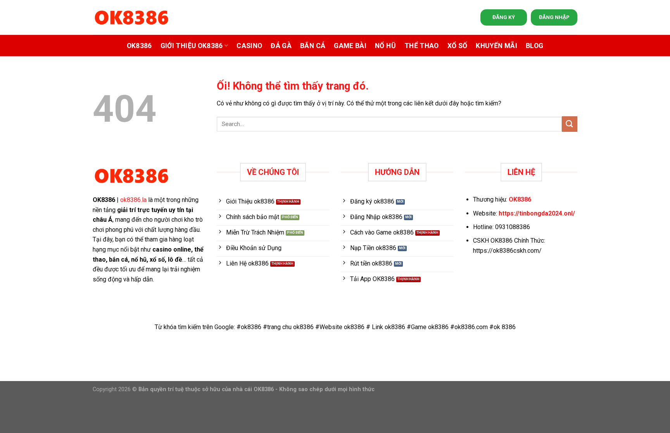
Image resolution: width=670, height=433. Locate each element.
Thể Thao (421, 46)
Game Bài (350, 46)
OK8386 (139, 46)
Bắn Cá (312, 46)
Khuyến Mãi (496, 46)
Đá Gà (281, 46)
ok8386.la (133, 200)
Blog (534, 46)
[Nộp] (569, 123)
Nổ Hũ (385, 46)
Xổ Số (457, 46)
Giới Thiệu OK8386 (192, 46)
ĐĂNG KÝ (503, 17)
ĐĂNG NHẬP (554, 17)
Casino (249, 46)
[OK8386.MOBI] (131, 18)
